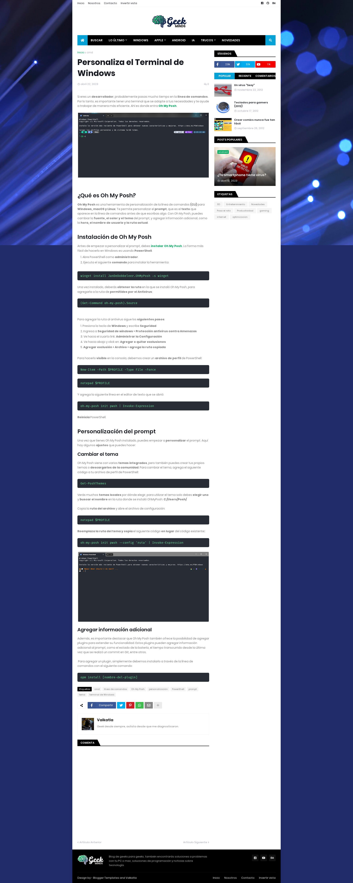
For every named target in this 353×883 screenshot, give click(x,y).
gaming (264, 210)
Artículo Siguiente (195, 842)
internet (221, 217)
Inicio (80, 3)
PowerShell (178, 689)
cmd (90, 52)
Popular (225, 76)
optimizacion (240, 217)
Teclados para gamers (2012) (251, 104)
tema (82, 694)
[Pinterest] (130, 705)
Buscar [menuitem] (97, 40)
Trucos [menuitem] (207, 40)
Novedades (258, 204)
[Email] (149, 705)
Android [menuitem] (179, 40)
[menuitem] (82, 40)
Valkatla (105, 719)
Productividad (245, 210)
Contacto (110, 3)
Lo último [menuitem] (116, 40)
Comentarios (265, 76)
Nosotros (94, 3)
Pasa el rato (224, 210)
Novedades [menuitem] (231, 40)
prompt (193, 689)
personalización (158, 689)
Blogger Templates (106, 878)
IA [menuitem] (193, 40)
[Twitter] (121, 705)
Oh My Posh (167, 106)
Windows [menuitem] (140, 40)
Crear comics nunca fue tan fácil (254, 121)
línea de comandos (115, 689)
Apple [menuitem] (158, 40)
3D (218, 204)
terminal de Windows (101, 694)
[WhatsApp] (139, 705)
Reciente (245, 76)
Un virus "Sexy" (244, 85)
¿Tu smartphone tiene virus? (241, 175)
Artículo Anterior (90, 842)
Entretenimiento (235, 204)
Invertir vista (129, 3)
